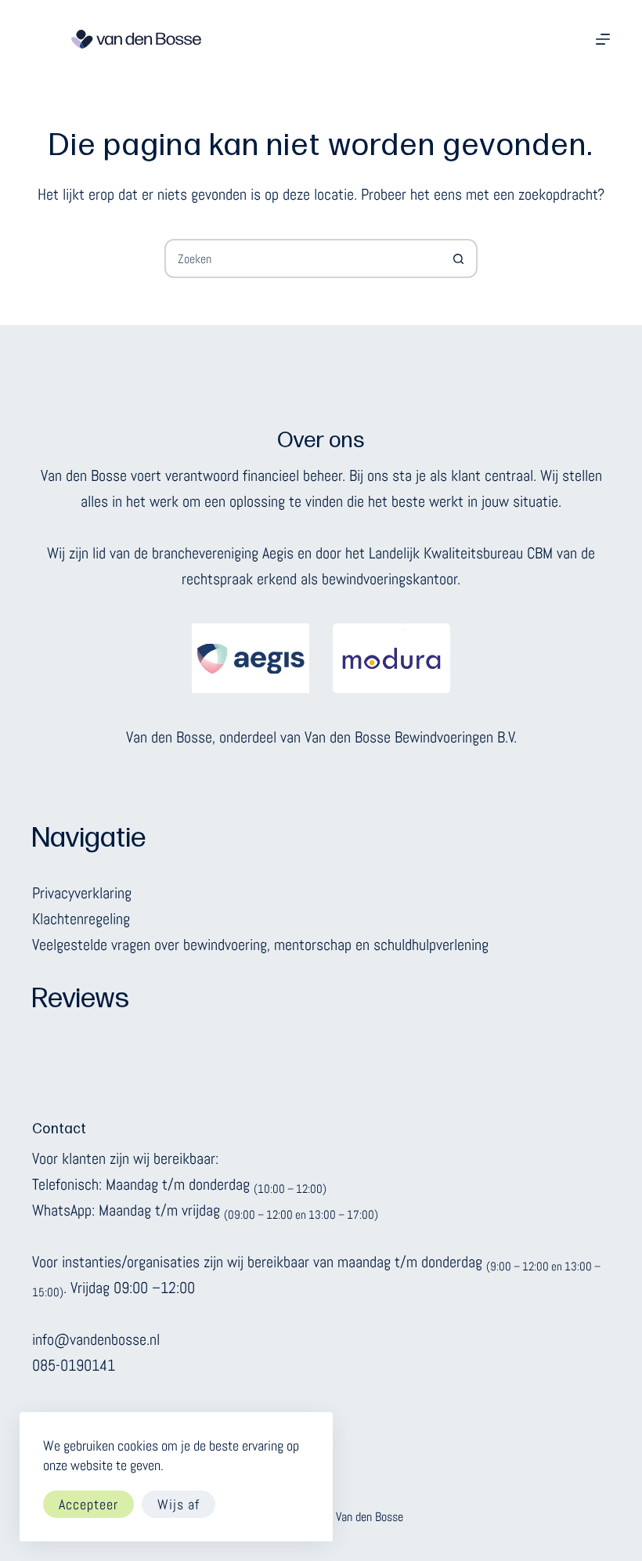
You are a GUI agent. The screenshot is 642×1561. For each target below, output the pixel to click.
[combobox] (303, 258)
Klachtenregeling (81, 919)
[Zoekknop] (458, 258)
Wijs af (178, 1504)
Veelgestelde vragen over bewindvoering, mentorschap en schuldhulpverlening (260, 944)
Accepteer (88, 1504)
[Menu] (603, 39)
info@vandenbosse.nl (96, 1339)
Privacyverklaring (82, 893)
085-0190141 (73, 1365)
